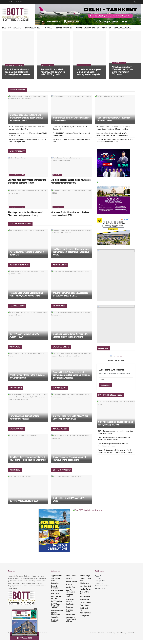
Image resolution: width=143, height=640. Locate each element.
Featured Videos (71, 581)
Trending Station (85, 602)
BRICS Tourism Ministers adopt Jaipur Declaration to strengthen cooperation (17, 72)
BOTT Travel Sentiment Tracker (55, 606)
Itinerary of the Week (85, 579)
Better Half (55, 583)
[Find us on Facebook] (132, 2)
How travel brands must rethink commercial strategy (24, 417)
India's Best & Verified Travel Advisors (71, 619)
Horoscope (69, 607)
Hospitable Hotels (32, 28)
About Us (4, 2)
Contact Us (19, 2)
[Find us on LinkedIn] (138, 2)
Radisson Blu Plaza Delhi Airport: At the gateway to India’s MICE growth (53, 72)
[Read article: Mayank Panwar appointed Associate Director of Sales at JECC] (71, 284)
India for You (58, 207)
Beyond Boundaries (64, 28)
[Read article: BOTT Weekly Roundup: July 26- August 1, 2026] (28, 325)
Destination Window (55, 621)
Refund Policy (100, 588)
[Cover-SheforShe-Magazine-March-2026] (116, 275)
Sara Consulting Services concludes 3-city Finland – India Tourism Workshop (27, 458)
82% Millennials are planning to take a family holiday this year (115, 423)
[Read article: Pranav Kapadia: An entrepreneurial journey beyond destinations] (71, 448)
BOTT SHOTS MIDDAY (56, 597)
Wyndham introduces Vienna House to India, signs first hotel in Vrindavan (122, 71)
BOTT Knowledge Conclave (120, 28)
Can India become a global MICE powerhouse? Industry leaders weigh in (89, 72)
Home (4, 28)
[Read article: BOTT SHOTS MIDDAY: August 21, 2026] (71, 489)
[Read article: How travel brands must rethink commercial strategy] (28, 407)
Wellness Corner (85, 613)
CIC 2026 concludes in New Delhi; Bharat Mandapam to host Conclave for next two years (26, 118)
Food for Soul (70, 587)
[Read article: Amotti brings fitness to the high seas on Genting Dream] (28, 366)
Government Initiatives (15, 65)
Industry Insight (83, 65)
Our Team (12, 2)
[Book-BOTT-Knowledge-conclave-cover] (88, 510)
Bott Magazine (14, 28)
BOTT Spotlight (47, 65)
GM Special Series (69, 595)
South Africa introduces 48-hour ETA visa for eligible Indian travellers (70, 335)
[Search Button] (140, 28)
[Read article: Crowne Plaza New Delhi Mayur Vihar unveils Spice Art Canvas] (71, 407)
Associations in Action (85, 28)
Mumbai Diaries (85, 589)
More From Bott (85, 586)
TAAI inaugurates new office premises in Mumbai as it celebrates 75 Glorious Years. (71, 252)
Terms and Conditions (102, 586)
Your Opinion (84, 616)
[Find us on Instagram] (140, 2)
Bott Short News (57, 591)
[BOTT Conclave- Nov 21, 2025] (116, 324)
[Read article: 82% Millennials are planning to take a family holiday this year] (116, 414)
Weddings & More (84, 609)
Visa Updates (84, 605)
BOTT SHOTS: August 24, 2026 (23, 500)
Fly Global (48, 28)
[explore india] (54, 530)
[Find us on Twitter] (135, 2)
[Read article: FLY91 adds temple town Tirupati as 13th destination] (115, 109)
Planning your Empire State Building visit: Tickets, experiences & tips (26, 294)
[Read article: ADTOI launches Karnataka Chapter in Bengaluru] (28, 243)
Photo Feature (85, 596)
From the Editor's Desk (70, 591)
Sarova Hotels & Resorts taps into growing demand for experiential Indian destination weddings (71, 375)
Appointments (56, 576)
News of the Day (119, 63)
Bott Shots (102, 28)
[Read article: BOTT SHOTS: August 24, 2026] (28, 489)
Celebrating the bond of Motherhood (57, 612)
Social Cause (84, 599)
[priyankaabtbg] (116, 356)
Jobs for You (84, 583)
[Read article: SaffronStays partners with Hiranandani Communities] (71, 109)
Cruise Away (55, 617)
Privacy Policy (100, 581)
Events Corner (71, 576)
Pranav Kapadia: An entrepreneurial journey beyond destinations (69, 458)
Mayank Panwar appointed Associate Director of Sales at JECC (70, 294)
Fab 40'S (69, 578)
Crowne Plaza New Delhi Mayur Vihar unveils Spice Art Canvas (70, 417)
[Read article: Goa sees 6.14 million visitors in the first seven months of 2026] (71, 199)
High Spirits (70, 604)
